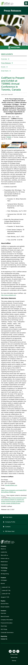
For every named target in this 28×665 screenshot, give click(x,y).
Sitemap (14, 660)
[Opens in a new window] (14, 144)
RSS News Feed (8, 531)
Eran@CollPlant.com (11, 485)
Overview (4, 59)
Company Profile (9, 522)
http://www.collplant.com (8, 295)
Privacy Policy (14, 654)
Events (3, 67)
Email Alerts (5, 71)
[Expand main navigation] (26, 3)
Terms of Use (14, 657)
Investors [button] (15, 47)
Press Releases (6, 63)
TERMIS (8, 137)
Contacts (6, 526)
